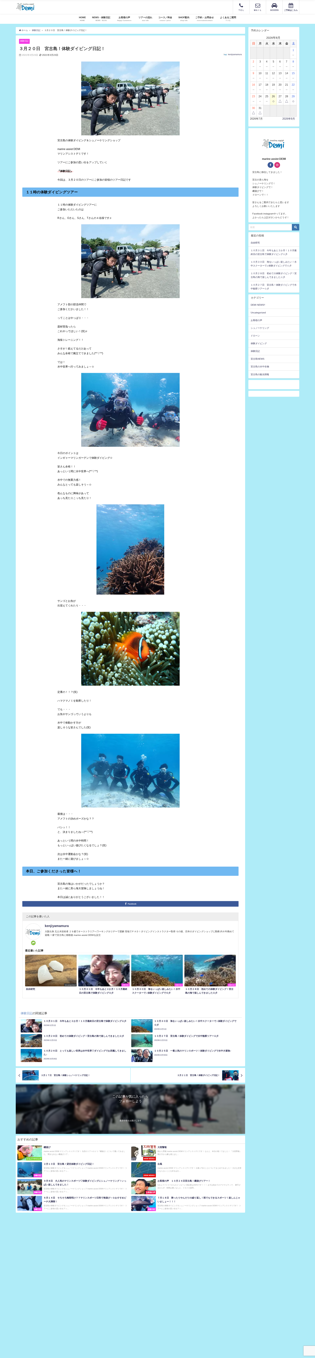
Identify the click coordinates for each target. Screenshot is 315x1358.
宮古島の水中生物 (260, 366)
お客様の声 (256, 320)
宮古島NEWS (257, 359)
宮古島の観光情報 (260, 374)
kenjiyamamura (235, 54)
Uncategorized (258, 312)
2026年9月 (288, 118)
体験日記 (24, 41)
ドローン (255, 336)
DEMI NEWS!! (258, 305)
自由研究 (255, 243)
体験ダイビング (259, 343)
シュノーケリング (260, 328)
